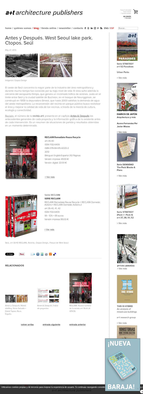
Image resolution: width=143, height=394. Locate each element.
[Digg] (37, 255)
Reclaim (9, 116)
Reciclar (31, 243)
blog (36, 28)
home (8, 28)
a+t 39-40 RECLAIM (18, 243)
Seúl (7, 243)
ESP (112, 28)
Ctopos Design (42, 243)
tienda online (48, 28)
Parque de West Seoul (59, 243)
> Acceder (128, 18)
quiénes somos (22, 28)
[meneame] (50, 255)
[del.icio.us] (54, 255)
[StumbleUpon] (42, 255)
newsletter (65, 28)
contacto (78, 28)
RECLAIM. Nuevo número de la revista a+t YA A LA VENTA (80, 308)
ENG (106, 28)
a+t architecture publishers (47, 12)
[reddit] (46, 255)
